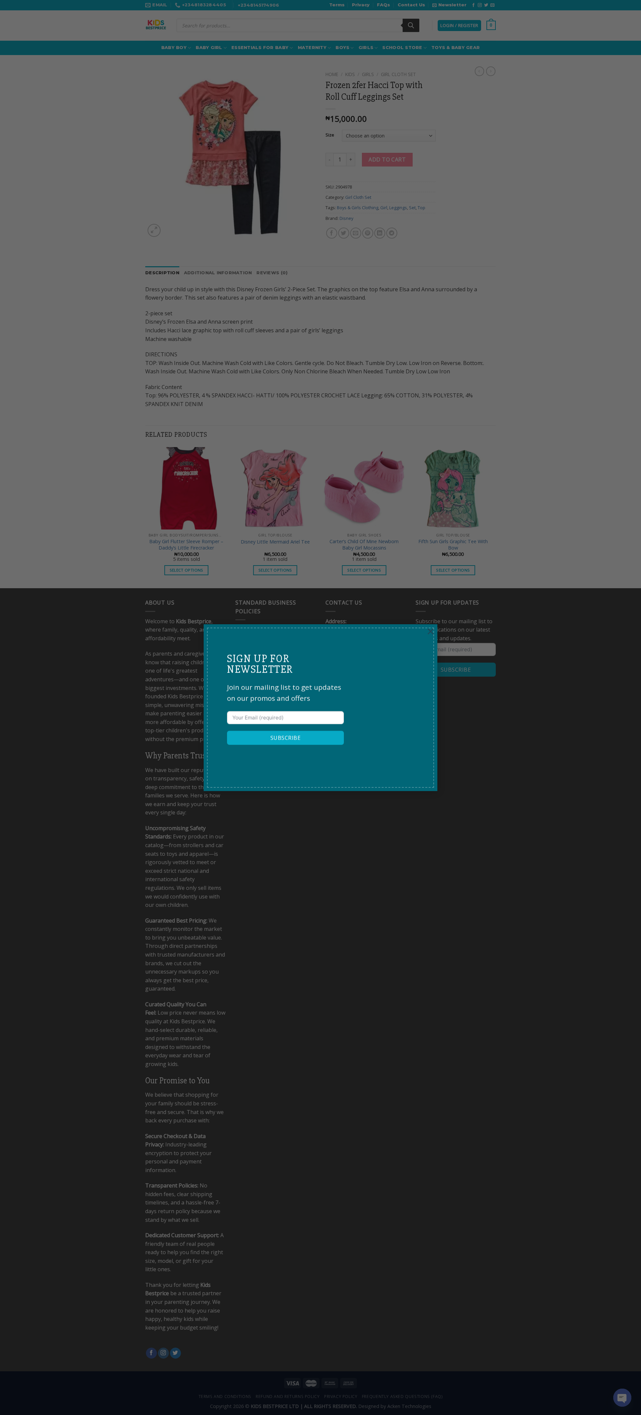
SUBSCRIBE (285, 737)
